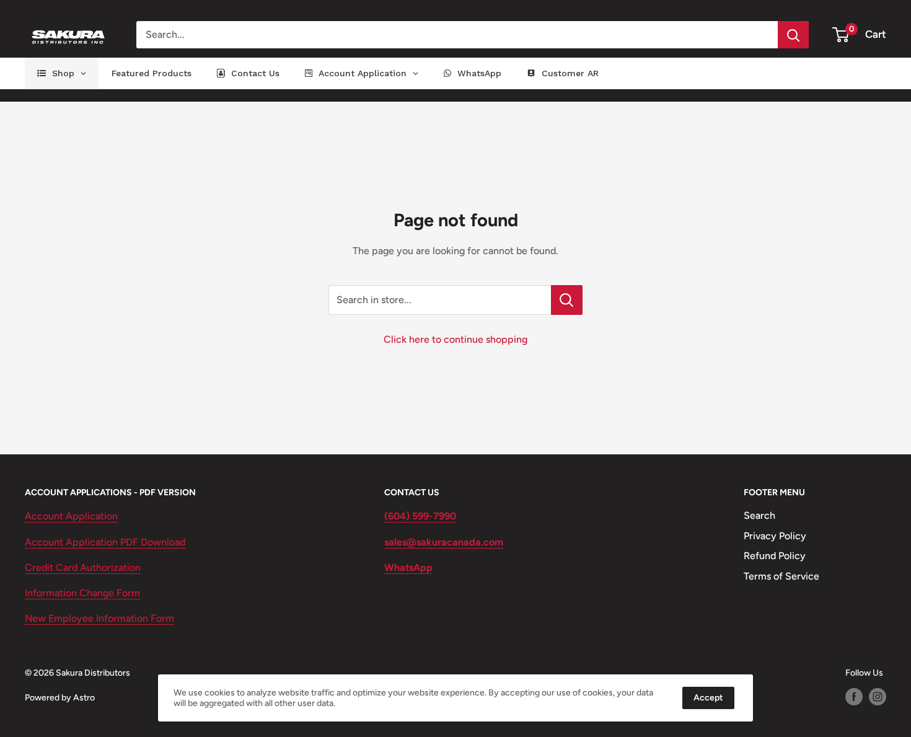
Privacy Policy (775, 536)
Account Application (71, 516)
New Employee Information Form (99, 618)
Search (759, 515)
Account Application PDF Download (105, 542)
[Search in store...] (567, 300)
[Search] (793, 34)
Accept (708, 697)
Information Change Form (82, 593)
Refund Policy (775, 556)
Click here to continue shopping (455, 339)
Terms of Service (781, 576)
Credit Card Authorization (83, 567)
